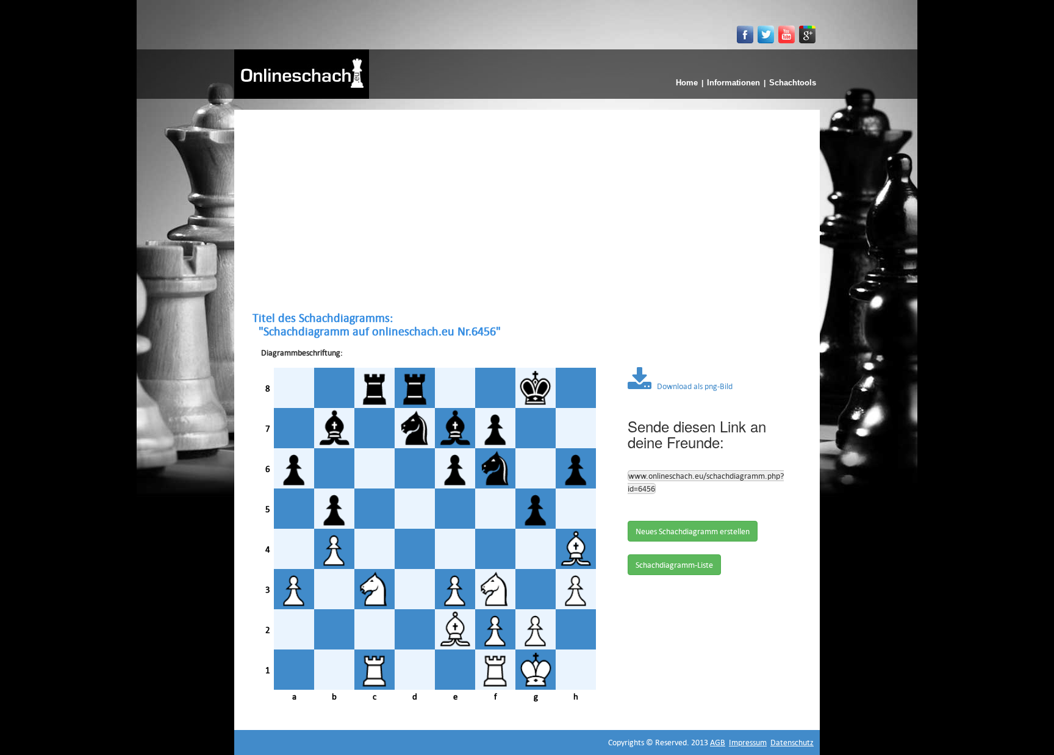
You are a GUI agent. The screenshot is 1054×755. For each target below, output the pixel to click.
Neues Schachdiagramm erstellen (693, 531)
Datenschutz (792, 742)
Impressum (748, 742)
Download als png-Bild (692, 386)
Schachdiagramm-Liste (674, 565)
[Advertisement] (527, 210)
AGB (717, 742)
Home (687, 82)
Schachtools (792, 82)
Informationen (733, 82)
